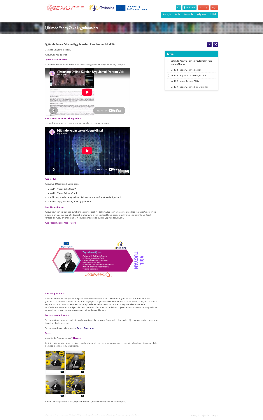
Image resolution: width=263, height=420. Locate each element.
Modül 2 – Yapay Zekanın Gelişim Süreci (189, 75)
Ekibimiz (213, 14)
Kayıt (214, 7)
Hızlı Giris (190, 7)
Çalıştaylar (201, 14)
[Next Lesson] (209, 44)
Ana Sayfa (167, 14)
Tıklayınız (76, 338)
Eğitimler (206, 415)
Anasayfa (195, 415)
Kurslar (178, 14)
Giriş (205, 7)
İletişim (215, 415)
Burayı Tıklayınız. (85, 328)
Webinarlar (189, 14)
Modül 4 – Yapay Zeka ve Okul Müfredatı (189, 86)
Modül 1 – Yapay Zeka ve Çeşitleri (186, 69)
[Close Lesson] (215, 44)
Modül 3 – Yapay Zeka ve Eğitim (185, 81)
